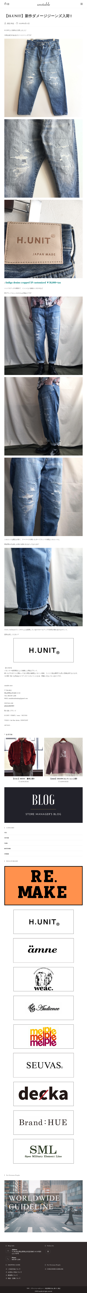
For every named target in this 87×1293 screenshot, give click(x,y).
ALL (5, 832)
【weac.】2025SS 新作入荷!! (23, 779)
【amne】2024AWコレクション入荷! (63, 779)
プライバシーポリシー (37, 1288)
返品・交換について (14, 1278)
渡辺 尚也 (10, 23)
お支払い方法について (15, 1272)
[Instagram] (48, 1251)
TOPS (6, 843)
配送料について (13, 1275)
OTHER (6, 854)
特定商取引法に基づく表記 (52, 1288)
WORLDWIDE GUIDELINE (55, 1269)
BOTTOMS (7, 848)
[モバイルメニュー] (82, 4)
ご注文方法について (14, 1269)
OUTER (6, 838)
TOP (28, 1288)
